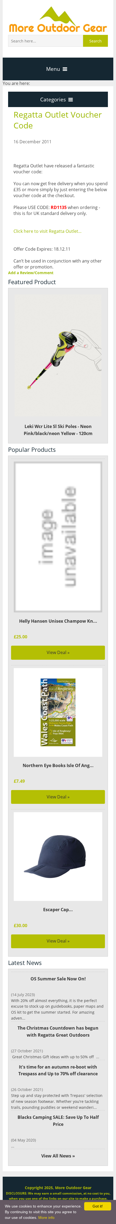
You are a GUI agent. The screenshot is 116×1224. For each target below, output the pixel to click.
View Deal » (58, 652)
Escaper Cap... (58, 910)
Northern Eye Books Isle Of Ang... (58, 765)
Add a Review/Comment (30, 272)
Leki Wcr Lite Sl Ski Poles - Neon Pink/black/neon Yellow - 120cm (58, 429)
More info (46, 1217)
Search (95, 41)
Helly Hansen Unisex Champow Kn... (58, 621)
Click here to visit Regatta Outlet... (47, 231)
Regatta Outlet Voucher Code (57, 120)
